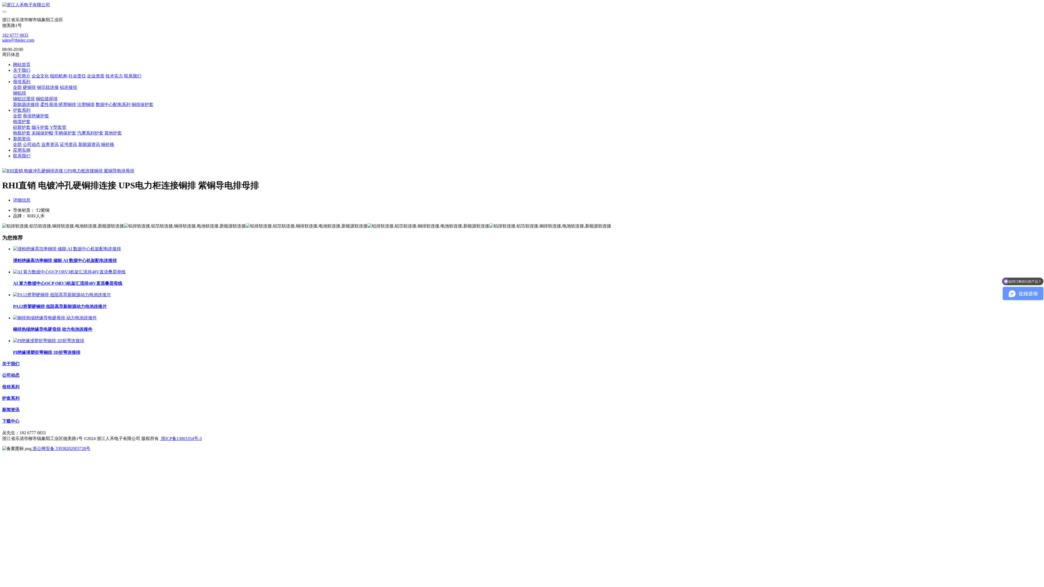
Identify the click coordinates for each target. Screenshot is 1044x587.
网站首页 (21, 64)
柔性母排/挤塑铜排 (58, 104)
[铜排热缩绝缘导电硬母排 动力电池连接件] (55, 318)
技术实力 (114, 76)
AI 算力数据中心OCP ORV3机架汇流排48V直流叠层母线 (67, 283)
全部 (17, 87)
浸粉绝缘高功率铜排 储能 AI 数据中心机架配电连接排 (65, 260)
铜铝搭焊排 (47, 98)
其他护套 (113, 133)
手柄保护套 (65, 133)
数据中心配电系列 (113, 104)
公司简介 (21, 76)
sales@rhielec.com (18, 40)
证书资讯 (68, 144)
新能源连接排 (26, 104)
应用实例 (21, 150)
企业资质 (95, 76)
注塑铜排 (86, 104)
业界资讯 (50, 144)
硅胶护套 (21, 127)
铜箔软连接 (48, 87)
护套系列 (21, 110)
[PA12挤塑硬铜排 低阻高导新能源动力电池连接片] (62, 294)
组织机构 (58, 76)
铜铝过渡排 (24, 98)
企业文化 (40, 76)
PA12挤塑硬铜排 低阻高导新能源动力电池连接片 (60, 306)
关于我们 (21, 70)
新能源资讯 (89, 144)
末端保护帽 (42, 133)
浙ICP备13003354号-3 (181, 438)
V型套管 (58, 127)
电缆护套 (21, 121)
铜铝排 (19, 93)
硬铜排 (29, 87)
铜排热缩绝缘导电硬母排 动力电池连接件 (52, 329)
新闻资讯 (21, 138)
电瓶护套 (21, 133)
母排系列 (21, 81)
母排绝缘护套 (36, 116)
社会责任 (77, 76)
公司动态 (31, 144)
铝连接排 (68, 87)
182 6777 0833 (15, 35)
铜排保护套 (142, 104)
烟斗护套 (40, 127)
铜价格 (107, 144)
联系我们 (132, 76)
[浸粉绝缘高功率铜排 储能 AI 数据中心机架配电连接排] (67, 248)
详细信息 (21, 200)
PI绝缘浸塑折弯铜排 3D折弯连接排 (46, 352)
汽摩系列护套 (90, 133)
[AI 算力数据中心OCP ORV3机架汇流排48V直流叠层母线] (69, 272)
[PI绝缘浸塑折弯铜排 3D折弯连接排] (48, 340)
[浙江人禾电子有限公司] (522, 5)
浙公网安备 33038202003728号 (61, 448)
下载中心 (11, 421)
